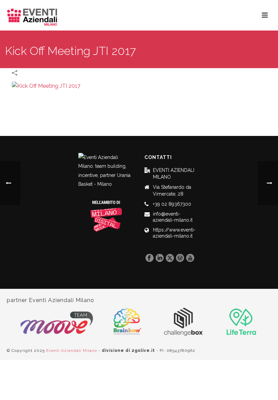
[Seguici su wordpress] (180, 258)
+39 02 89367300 (172, 204)
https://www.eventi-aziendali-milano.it (174, 233)
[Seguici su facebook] (149, 258)
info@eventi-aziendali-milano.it (173, 217)
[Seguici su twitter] (170, 258)
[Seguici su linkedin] (160, 258)
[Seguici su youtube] (190, 258)
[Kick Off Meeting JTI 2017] (46, 86)
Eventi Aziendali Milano (71, 350)
